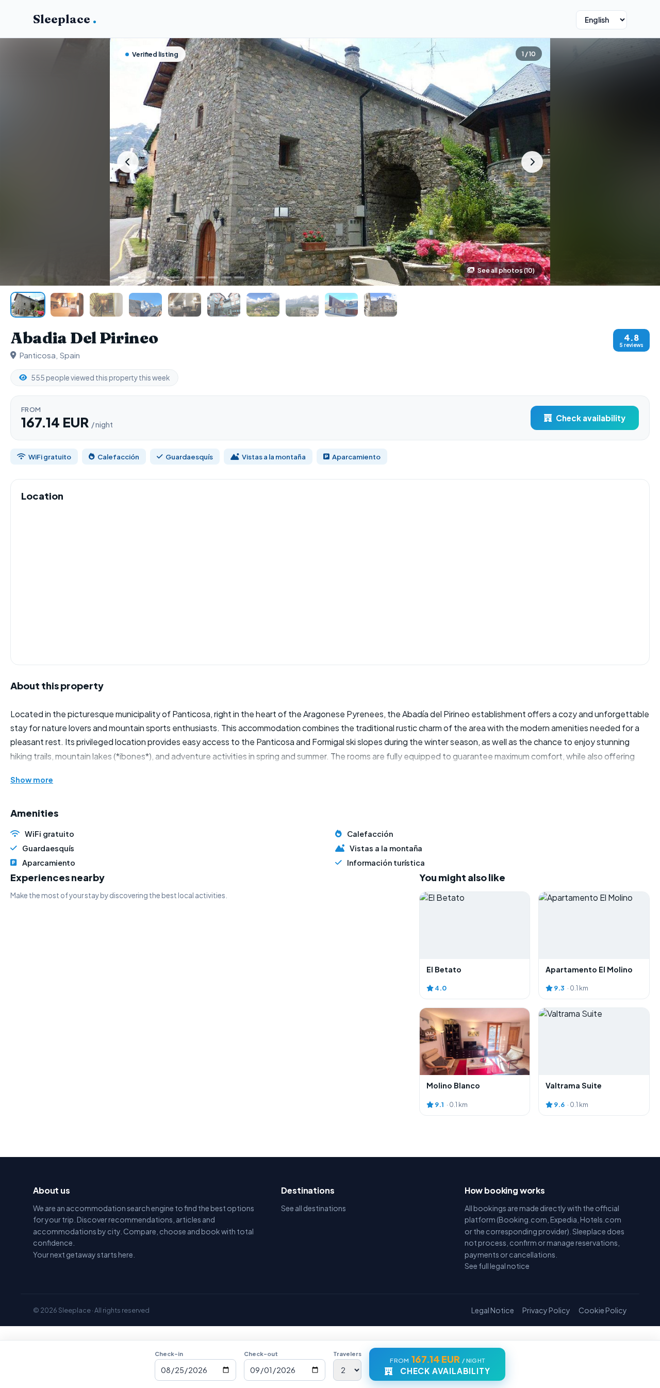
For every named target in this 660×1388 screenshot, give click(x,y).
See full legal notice (497, 1265)
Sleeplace (64, 19)
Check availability (590, 418)
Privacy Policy (546, 1310)
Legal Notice (492, 1310)
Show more (31, 779)
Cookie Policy (603, 1310)
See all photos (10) (506, 270)
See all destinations (313, 1208)
